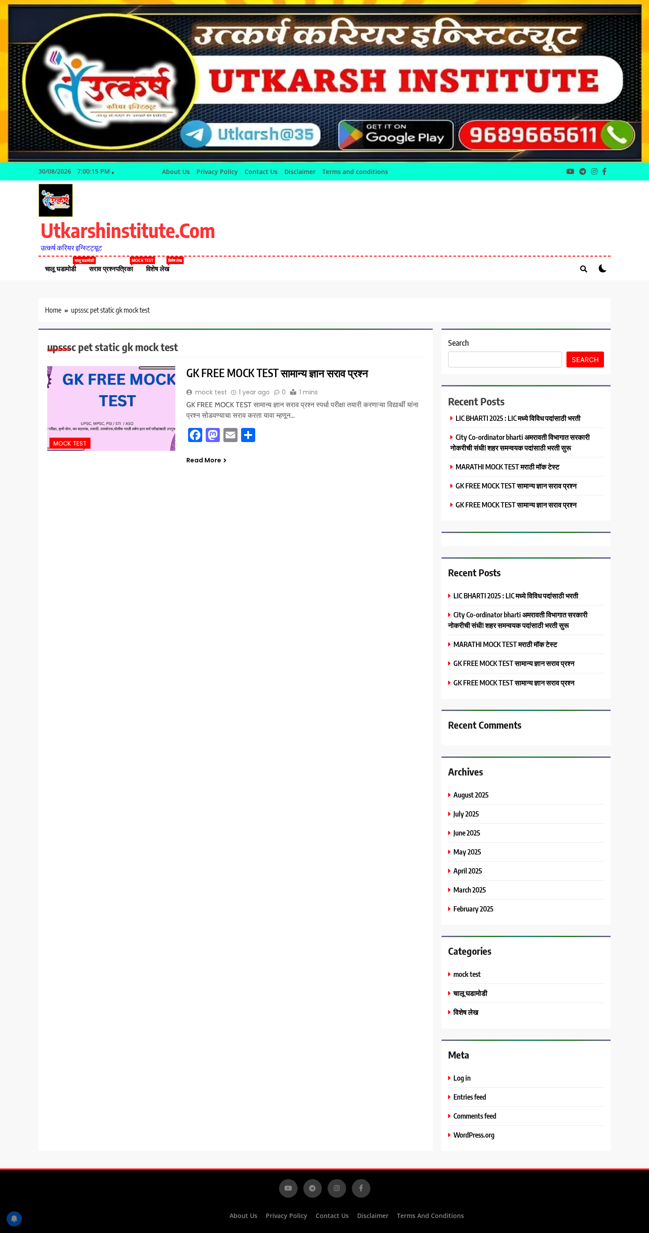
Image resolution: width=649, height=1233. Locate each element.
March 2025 (469, 889)
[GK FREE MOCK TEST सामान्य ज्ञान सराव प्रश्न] (111, 408)
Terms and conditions (355, 171)
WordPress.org (473, 1134)
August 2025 (471, 794)
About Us (176, 171)
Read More (203, 460)
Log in (462, 1077)
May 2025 (467, 851)
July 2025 (466, 813)
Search (458, 342)
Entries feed (469, 1096)
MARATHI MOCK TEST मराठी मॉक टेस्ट (507, 466)
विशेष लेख (161, 265)
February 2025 (473, 908)
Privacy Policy (217, 171)
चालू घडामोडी (64, 265)
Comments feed (474, 1115)
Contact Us (261, 171)
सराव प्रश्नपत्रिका (114, 265)
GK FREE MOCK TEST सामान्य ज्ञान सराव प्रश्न (277, 372)
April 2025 (467, 870)
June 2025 (466, 832)
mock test (70, 443)
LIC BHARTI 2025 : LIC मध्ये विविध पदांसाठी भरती (518, 418)
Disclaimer (300, 171)
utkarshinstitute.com (128, 230)
